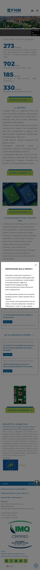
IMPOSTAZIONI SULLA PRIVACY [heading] (19, 269)
